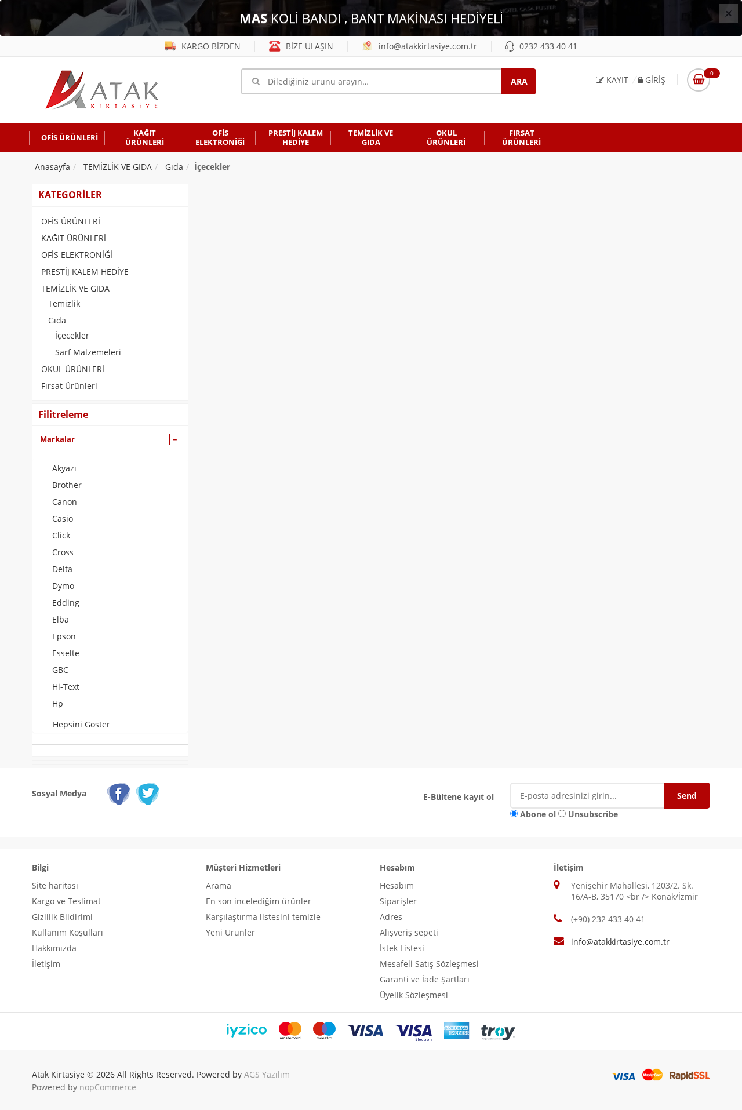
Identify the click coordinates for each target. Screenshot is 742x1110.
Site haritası (55, 885)
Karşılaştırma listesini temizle (263, 916)
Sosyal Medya (59, 793)
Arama (218, 885)
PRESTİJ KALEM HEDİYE (85, 271)
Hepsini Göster (81, 724)
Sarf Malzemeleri (88, 352)
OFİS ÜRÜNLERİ (70, 221)
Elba (60, 619)
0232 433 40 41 (547, 46)
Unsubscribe (593, 814)
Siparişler (398, 901)
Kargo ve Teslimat (66, 901)
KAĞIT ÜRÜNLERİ (73, 237)
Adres (391, 916)
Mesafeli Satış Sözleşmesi (429, 963)
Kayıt (616, 79)
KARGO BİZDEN (210, 46)
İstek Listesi (402, 947)
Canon (64, 501)
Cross (63, 552)
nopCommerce (107, 1087)
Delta (62, 568)
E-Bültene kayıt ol (458, 796)
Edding (65, 602)
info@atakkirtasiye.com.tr (426, 46)
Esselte (65, 652)
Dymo (63, 585)
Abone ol (538, 814)
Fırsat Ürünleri (69, 385)
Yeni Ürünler (230, 932)
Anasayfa (52, 166)
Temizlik (64, 303)
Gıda (57, 320)
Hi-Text (65, 686)
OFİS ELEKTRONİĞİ (76, 254)
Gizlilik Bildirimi (62, 916)
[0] (698, 80)
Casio (62, 518)
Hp (57, 703)
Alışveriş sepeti (409, 932)
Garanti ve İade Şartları (425, 979)
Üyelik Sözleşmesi (414, 994)
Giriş (654, 79)
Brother (67, 484)
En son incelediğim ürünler (258, 901)
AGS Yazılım (267, 1074)
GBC (60, 669)
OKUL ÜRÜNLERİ (72, 368)
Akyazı (64, 468)
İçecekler (72, 335)
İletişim (46, 963)
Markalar (57, 439)
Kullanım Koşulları (67, 932)
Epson (64, 636)
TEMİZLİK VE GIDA (75, 288)
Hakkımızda (54, 947)
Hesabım (397, 885)
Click (61, 535)
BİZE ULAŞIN (308, 46)
